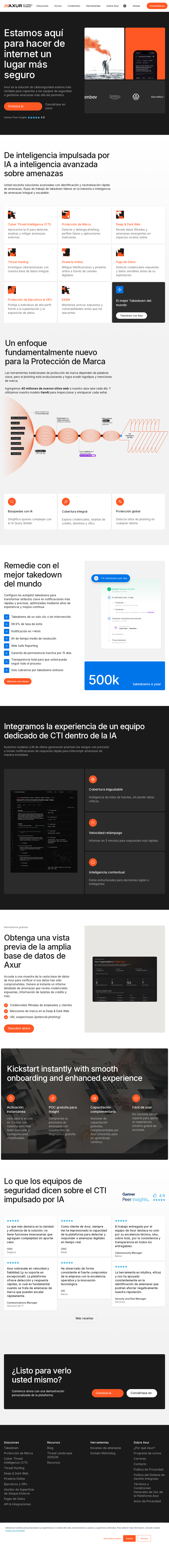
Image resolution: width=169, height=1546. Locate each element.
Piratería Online (14, 1478)
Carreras (140, 1458)
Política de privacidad (15, 1530)
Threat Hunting (14, 1468)
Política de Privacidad (148, 1469)
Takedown (11, 1448)
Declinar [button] (144, 1538)
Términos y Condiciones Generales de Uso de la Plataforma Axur (148, 1490)
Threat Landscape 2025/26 (59, 1455)
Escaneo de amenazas (105, 1448)
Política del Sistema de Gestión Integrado (149, 1477)
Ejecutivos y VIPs (15, 1484)
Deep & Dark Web (16, 1473)
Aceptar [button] (129, 1538)
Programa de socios (147, 1453)
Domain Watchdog (102, 1453)
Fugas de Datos (14, 1498)
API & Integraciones (17, 1504)
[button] (42, 6)
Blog (50, 1448)
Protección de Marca (18, 1453)
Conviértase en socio (55, 106)
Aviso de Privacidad (147, 1501)
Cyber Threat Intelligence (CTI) (16, 1460)
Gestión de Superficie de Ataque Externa (19, 1491)
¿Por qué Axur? (144, 1448)
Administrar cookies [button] (112, 1538)
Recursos (53, 1462)
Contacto (140, 1464)
